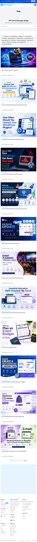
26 (21, 460)
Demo (2, 525)
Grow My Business (5, 172)
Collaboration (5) (11, 38)
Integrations (12, 507)
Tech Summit (3, 510)
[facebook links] (1, 515)
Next (25, 460)
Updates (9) (9, 42)
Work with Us (3, 503)
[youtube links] (1, 516)
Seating (11, 509)
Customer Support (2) (28, 38)
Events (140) (13, 40)
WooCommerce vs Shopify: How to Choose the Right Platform (14, 451)
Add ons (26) (6, 36)
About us (2, 501)
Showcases (3, 531)
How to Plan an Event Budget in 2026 (9, 347)
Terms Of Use (28, 540)
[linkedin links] (4, 515)
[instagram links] (6, 515)
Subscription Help (13, 531)
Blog (1, 528)
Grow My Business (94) (21, 40)
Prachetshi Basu (5, 75)
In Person (24, 518)
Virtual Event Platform (14, 506)
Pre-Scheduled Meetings (26, 504)
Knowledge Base (13, 525)
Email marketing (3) (6, 40)
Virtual (23, 515)
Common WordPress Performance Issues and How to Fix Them (14, 208)
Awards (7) (21, 36)
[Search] (34, 26)
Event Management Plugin (15, 501)
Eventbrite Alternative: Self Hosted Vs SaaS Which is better (13, 312)
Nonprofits (24, 510)
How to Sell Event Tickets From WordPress (10, 70)
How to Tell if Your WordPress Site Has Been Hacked (12, 174)
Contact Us (3, 506)
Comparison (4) (19, 38)
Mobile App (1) (30, 40)
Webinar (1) (14, 42)
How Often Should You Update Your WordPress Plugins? (13, 139)
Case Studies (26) (28, 36)
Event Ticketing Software (26, 503)
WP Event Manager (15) (6, 44)
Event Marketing (25, 507)
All (2, 36)
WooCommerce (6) (22, 42)
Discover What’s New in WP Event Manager (10, 243)
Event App (12, 510)
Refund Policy (12, 528)
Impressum (23, 540)
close (36, 1)
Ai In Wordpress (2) (14, 36)
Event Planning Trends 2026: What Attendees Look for (12, 278)
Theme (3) (4, 42)
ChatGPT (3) (4, 38)
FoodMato (2, 512)
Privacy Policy (34, 540)
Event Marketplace (25, 506)
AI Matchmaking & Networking (27, 501)
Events (3, 68)
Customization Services (26, 509)
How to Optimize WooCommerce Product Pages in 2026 (13, 416)
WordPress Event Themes (14, 504)
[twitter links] (3, 515)
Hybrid (23, 516)
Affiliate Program (4, 504)
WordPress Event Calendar (15, 503)
